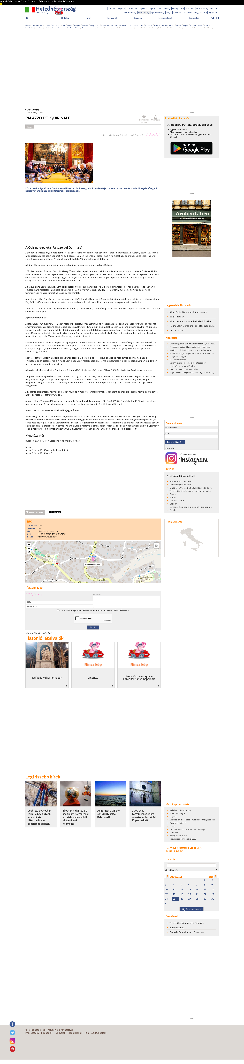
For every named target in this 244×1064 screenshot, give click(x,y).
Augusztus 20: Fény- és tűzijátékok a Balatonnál (109, 814)
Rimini (206, 26)
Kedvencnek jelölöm (36, 512)
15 (205, 889)
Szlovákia (177, 12)
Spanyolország (157, 12)
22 (205, 894)
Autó (145, 28)
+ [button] (29, 544)
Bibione (69, 26)
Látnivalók (112, 18)
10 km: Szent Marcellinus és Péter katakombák (193, 325)
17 (166, 894)
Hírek (88, 18)
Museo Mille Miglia (177, 813)
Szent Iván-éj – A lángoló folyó (182, 366)
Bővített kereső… (171, 870)
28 (197, 899)
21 (197, 894)
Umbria (84, 28)
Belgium (121, 8)
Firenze (135, 26)
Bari (64, 26)
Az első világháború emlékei (159, 28)
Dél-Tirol (114, 26)
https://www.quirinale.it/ (47, 537)
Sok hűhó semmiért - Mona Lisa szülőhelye (187, 829)
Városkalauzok (37, 26)
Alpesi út (139, 28)
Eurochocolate (177, 927)
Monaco (213, 8)
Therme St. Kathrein (178, 823)
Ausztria (111, 8)
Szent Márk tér (177, 500)
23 (212, 894)
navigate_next (216, 869)
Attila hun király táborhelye (180, 810)
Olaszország (143, 12)
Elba (129, 26)
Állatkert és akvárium (126, 28)
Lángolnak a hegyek (178, 356)
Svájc (168, 12)
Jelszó (167, 433)
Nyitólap (65, 18)
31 (166, 903)
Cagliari (173, 503)
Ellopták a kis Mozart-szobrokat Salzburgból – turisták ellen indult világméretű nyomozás (76, 817)
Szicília (47, 28)
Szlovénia (188, 12)
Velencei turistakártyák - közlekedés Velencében (191, 491)
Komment (97, 594)
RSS (87, 1032)
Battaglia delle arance (178, 835)
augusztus (176, 876)
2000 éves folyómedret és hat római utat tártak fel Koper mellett (144, 815)
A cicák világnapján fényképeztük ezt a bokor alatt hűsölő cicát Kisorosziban (201, 353)
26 (182, 899)
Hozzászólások (165, 18)
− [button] (29, 548)
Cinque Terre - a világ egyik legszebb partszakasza (191, 488)
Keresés (138, 18)
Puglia (200, 26)
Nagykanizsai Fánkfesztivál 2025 (183, 839)
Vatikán (47, 26)
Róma (27, 26)
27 (189, 899)
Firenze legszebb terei (180, 484)
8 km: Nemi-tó (177, 316)
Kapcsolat (194, 18)
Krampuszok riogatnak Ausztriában (184, 369)
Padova (193, 26)
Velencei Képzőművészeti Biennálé (187, 922)
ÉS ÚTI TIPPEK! (175, 851)
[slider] (152, 134)
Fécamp (173, 826)
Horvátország (202, 8)
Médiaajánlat (75, 1032)
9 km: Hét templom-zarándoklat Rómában (191, 321)
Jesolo (164, 26)
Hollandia (190, 8)
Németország (130, 12)
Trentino (70, 28)
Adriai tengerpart (110, 28)
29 (205, 899)
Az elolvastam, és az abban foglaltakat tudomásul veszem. (94, 610)
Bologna (77, 26)
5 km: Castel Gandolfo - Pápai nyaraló (188, 312)
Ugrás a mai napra (191, 909)
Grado (173, 494)
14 (197, 889)
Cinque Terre (94, 26)
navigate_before (167, 876)
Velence (92, 28)
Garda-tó (148, 26)
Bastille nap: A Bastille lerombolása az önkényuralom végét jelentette (198, 350)
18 (174, 894)
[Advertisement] (93, 219)
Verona (99, 28)
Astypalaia (174, 816)
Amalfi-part (56, 26)
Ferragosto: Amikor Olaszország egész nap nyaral (190, 347)
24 (166, 899)
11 (174, 889)
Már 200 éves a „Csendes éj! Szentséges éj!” (188, 363)
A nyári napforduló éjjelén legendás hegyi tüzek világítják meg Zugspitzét (199, 372)
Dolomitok (122, 26)
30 (212, 899)
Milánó (178, 26)
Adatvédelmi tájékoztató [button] (63, 1)
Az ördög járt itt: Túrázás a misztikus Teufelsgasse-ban (192, 820)
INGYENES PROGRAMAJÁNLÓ (184, 848)
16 (212, 889)
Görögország (178, 8)
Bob (180, 28)
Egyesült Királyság (147, 8)
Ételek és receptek (198, 28)
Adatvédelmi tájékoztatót (72, 610)
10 (166, 889)
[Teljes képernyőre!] (29, 552)
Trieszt (77, 28)
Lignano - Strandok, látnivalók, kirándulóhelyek (191, 507)
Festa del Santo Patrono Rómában (187, 932)
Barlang (174, 28)
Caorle (173, 510)
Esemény (187, 28)
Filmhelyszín (211, 28)
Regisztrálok (170, 448)
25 (174, 899)
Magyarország (200, 12)
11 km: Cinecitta (178, 330)
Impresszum (32, 1032)
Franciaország (164, 8)
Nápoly (185, 26)
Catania (85, 26)
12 (182, 889)
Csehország (132, 8)
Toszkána (61, 28)
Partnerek (60, 1032)
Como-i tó (105, 26)
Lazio (41, 112)
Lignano (171, 26)
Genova (157, 26)
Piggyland (213, 12)
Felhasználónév (171, 427)
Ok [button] (1, 4)
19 (182, 894)
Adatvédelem (98, 1032)
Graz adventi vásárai (178, 359)
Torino (54, 28)
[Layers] (156, 545)
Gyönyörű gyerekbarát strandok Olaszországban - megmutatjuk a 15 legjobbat (202, 344)
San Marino (29, 28)
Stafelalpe (174, 832)
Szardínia (39, 28)
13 (189, 889)
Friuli (141, 26)
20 (189, 894)
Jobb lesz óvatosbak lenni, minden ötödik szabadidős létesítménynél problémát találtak (39, 817)
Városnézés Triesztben (181, 481)
